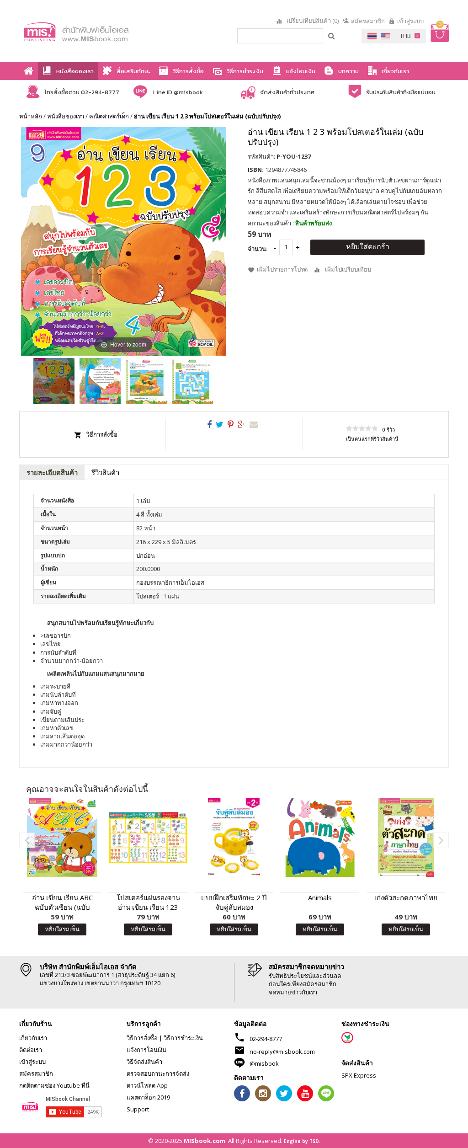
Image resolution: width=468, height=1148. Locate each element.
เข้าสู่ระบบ (410, 21)
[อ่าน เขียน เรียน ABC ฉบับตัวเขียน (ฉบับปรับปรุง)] (62, 837)
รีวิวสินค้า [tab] (105, 472)
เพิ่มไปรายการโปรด (282, 269)
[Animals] (320, 837)
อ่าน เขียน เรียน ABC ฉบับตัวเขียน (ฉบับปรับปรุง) (62, 902)
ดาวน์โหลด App (147, 1085)
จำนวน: (258, 249)
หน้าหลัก (30, 116)
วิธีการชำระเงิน (183, 1038)
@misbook (264, 1063)
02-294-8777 (266, 1039)
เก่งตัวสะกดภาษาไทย (405, 897)
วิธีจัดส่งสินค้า (144, 1061)
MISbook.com (204, 1141)
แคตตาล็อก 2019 (148, 1097)
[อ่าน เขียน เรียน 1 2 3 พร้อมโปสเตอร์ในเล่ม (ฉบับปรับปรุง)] (53, 381)
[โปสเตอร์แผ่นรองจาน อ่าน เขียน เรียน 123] (148, 837)
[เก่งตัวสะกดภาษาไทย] (406, 837)
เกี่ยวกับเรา (33, 1038)
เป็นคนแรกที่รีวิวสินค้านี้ (372, 438)
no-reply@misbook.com (282, 1051)
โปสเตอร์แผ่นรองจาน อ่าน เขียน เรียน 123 (148, 902)
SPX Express (358, 1075)
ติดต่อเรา (30, 1050)
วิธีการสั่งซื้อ (101, 434)
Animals (320, 897)
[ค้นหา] (331, 35)
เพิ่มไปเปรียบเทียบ (348, 269)
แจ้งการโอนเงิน (146, 1050)
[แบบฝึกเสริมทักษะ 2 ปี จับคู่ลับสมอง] (234, 837)
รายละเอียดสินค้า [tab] (52, 472)
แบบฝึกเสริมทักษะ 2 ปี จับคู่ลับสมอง (234, 902)
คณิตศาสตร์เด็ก (109, 116)
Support (138, 1109)
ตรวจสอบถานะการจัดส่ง (158, 1073)
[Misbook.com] (90, 31)
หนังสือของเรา (65, 116)
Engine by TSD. (302, 1141)
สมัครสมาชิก (368, 21)
